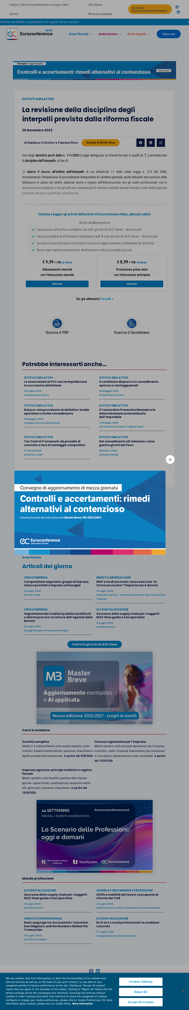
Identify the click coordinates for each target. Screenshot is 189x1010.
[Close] (183, 991)
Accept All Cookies (141, 1002)
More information (82, 1003)
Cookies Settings (141, 981)
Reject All (140, 992)
